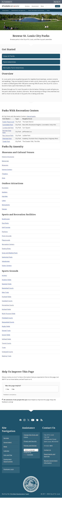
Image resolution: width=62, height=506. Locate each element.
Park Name (6, 119)
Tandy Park (6, 141)
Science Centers (7, 169)
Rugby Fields (6, 326)
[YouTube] (32, 420)
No (13, 389)
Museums (5, 165)
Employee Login (9, 469)
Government (35, 6)
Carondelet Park (8, 125)
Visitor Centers (7, 265)
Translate (30, 455)
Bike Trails (5, 292)
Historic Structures (8, 157)
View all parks (31, 116)
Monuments (6, 205)
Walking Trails (6, 356)
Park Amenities (9, 62)
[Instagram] (24, 420)
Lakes (4, 200)
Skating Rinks (6, 249)
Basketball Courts (7, 288)
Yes (8, 389)
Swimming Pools (7, 257)
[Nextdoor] (37, 420)
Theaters (5, 174)
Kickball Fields (6, 309)
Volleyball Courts (7, 352)
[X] (28, 420)
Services (27, 6)
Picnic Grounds (6, 236)
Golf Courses (6, 227)
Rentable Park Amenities (13, 68)
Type (17, 119)
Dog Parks (5, 223)
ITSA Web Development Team (19, 494)
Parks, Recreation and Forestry (36, 10)
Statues (4, 209)
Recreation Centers (8, 244)
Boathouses (6, 219)
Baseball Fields (6, 284)
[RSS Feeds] (42, 420)
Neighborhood (27, 119)
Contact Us (47, 450)
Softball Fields (6, 339)
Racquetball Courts (8, 322)
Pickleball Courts (7, 318)
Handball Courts (7, 301)
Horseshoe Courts (8, 305)
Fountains (5, 188)
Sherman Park (7, 138)
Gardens (4, 192)
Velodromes (6, 261)
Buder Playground (8, 122)
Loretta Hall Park (8, 128)
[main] (31, 209)
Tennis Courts (6, 343)
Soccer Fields (6, 335)
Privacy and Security (30, 441)
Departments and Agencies (18, 10)
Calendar (6, 451)
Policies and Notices (30, 446)
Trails (4, 347)
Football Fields (6, 297)
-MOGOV (10, 6)
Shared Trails (6, 330)
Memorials (5, 161)
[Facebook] (20, 420)
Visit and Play (8, 455)
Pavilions (5, 232)
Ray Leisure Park (8, 135)
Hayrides (5, 196)
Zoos (3, 178)
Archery (4, 275)
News (42, 6)
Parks (48, 10)
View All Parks (9, 56)
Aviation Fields (6, 280)
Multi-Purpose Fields (8, 314)
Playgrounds (6, 240)
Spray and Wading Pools (10, 253)
